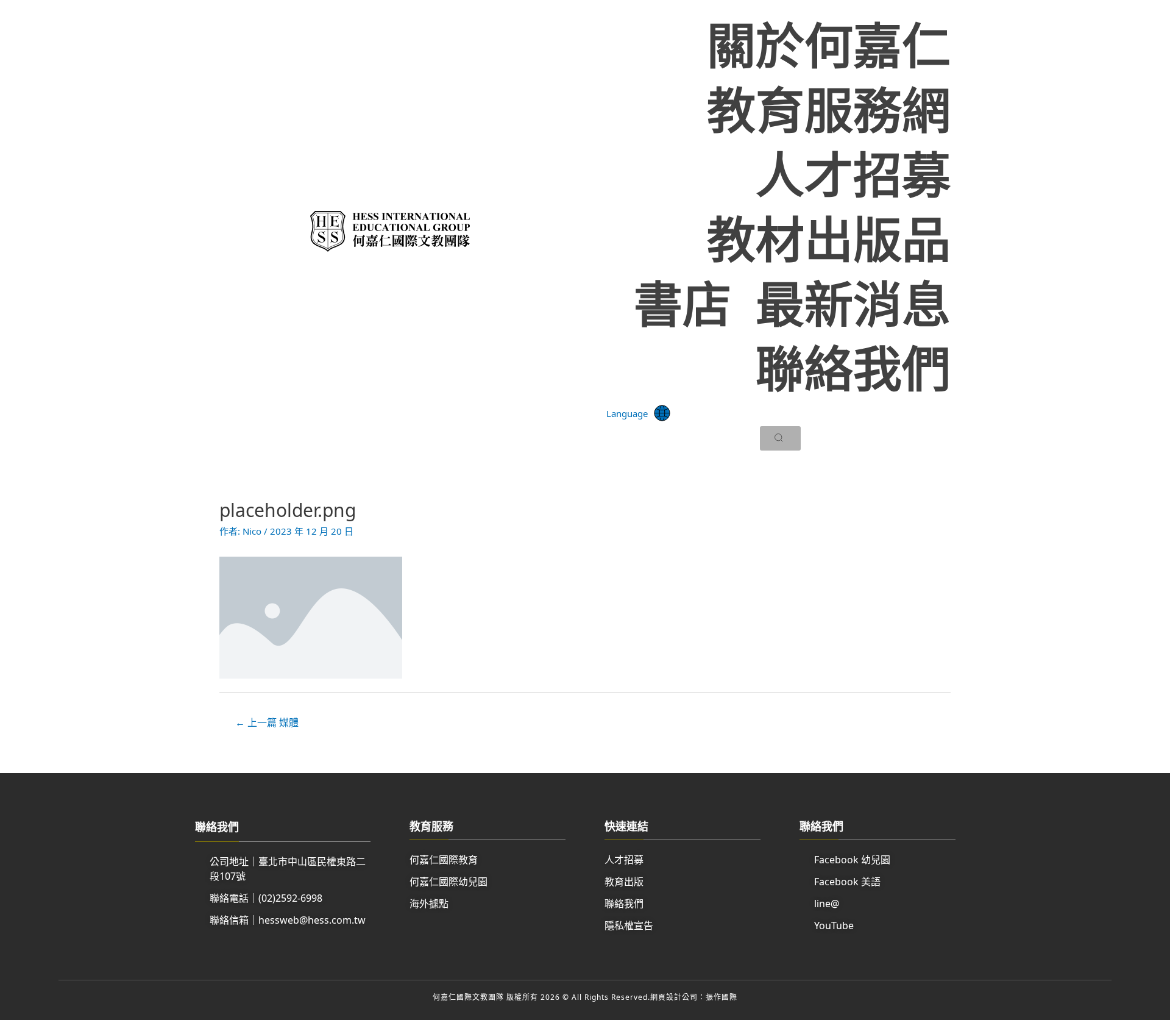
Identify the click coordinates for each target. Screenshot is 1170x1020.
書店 (682, 303)
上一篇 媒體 (267, 722)
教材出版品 (829, 238)
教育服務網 (829, 109)
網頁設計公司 (674, 997)
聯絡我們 (853, 367)
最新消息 (853, 303)
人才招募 (853, 173)
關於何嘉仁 (829, 44)
